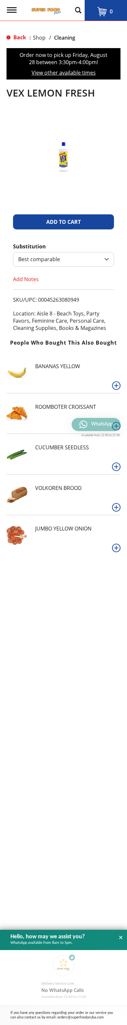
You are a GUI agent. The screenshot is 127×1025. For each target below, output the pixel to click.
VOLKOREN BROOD (58, 488)
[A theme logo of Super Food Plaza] (44, 9)
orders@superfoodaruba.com (80, 1017)
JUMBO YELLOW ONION (63, 528)
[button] (63, 221)
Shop (39, 37)
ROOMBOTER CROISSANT (65, 406)
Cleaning (64, 37)
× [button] (121, 938)
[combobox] (63, 259)
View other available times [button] (64, 72)
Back (19, 37)
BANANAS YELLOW (57, 366)
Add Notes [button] (26, 279)
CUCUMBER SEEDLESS (62, 447)
